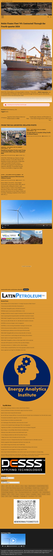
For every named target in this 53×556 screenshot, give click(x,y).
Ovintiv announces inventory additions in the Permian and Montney (15, 328)
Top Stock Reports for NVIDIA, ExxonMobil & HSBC (11, 420)
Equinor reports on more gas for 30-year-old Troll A (11, 337)
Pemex (17, 494)
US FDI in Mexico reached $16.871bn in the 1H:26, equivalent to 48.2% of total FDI (17, 347)
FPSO (46, 490)
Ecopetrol (43, 487)
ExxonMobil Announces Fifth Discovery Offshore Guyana (12, 177)
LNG (40, 492)
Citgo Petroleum (32, 485)
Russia (48, 494)
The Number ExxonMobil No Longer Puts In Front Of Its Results (14, 417)
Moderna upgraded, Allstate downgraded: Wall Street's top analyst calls (15, 442)
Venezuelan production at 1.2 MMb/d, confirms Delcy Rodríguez (14, 345)
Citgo (26, 485)
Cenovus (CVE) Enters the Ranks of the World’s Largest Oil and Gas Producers (16, 410)
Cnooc (3, 487)
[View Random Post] (48, 17)
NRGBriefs (4, 494)
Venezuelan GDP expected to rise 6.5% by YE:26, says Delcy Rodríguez (15, 342)
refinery (28, 494)
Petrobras (22, 494)
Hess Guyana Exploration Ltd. (25, 492)
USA (16, 109)
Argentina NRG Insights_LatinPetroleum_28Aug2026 (11, 289)
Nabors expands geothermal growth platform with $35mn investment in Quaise (17, 315)
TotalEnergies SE (23, 496)
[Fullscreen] (23, 546)
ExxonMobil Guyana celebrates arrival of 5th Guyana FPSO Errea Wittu (15, 330)
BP (9, 485)
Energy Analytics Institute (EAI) (26, 6)
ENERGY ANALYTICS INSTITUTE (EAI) (8, 155)
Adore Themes (18, 554)
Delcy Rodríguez (28, 487)
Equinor (11, 490)
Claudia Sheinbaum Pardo (42, 485)
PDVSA (12, 494)
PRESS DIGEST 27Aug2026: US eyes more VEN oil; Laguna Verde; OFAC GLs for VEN (17, 318)
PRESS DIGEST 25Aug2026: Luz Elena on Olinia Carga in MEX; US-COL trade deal (17, 340)
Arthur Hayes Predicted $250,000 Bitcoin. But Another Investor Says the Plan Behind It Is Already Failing (22, 452)
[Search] (50, 17)
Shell (6, 496)
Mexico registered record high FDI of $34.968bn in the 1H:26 (13, 350)
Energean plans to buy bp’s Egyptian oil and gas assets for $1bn (14, 449)
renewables (33, 494)
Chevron (17, 485)
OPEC (8, 494)
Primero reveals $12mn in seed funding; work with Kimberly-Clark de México (16, 335)
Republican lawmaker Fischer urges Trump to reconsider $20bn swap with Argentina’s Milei (13, 151)
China (22, 485)
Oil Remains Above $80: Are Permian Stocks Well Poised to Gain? (14, 432)
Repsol (39, 494)
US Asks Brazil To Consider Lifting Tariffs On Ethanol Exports (39, 133)
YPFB (40, 496)
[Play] (3, 546)
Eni (47, 487)
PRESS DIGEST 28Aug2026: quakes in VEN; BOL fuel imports (13, 308)
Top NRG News (7, 405)
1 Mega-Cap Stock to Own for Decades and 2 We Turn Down (13, 437)
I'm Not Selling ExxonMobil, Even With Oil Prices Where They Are (14, 434)
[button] (13, 540)
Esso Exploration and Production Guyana (23, 490)
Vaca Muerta (31, 496)
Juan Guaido (35, 492)
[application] (13, 541)
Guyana (3, 174)
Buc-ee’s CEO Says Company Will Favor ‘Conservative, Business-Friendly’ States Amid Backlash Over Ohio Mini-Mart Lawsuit (26, 415)
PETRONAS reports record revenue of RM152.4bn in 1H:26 (13, 311)
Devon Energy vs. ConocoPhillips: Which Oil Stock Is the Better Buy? (15, 430)
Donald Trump (36, 487)
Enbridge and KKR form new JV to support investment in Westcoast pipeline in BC (17, 313)
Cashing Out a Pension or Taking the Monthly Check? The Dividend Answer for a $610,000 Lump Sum (21, 439)
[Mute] (21, 546)
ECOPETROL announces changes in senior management (12, 323)
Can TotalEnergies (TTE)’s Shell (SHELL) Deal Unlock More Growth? (14, 422)
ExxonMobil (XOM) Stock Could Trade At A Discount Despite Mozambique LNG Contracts (19, 447)
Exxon (35, 490)
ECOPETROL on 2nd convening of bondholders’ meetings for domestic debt (16, 325)
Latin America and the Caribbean (14, 147)
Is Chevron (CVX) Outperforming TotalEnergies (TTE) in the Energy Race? (15, 425)
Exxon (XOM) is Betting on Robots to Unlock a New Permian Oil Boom (15, 408)
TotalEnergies (15, 496)
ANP (7, 485)
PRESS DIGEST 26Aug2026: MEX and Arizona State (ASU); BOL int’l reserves (16, 333)
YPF (36, 496)
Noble (6, 111)
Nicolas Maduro (46, 492)
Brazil (28, 129)
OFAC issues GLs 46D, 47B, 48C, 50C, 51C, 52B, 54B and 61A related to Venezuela (17, 320)
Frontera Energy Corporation (7, 492)
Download (26, 289)
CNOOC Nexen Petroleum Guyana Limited (14, 487)
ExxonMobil (40, 490)
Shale (3, 496)
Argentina (3, 147)
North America (10, 109)
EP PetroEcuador (5, 490)
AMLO (3, 485)
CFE (13, 485)
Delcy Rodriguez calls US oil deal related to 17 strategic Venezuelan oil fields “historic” (18, 303)
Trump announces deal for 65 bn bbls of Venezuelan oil (12, 306)
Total (10, 496)
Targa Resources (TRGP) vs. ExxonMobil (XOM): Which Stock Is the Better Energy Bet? (18, 427)
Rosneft (43, 494)
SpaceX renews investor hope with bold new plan (11, 412)
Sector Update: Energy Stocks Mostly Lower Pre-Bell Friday (13, 444)
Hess (16, 492)
